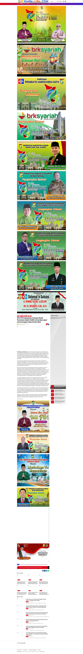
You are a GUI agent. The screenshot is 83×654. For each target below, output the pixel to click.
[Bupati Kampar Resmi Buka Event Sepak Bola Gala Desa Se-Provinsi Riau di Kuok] (22, 588)
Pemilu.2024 (45, 564)
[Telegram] (46, 571)
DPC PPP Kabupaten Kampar (25, 564)
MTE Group (42, 651)
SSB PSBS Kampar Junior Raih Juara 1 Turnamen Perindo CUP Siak (60, 401)
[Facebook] (43, 571)
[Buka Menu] (65, 1)
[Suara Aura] (33, 1)
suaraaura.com (20, 651)
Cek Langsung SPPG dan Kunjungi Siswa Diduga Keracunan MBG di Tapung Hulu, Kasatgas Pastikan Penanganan (43, 593)
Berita (29, 590)
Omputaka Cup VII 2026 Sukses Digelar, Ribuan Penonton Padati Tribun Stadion (21, 582)
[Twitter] (45, 571)
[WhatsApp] (48, 571)
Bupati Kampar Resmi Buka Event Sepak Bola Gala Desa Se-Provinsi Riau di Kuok (22, 593)
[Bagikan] (48, 324)
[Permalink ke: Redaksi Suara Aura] (18, 324)
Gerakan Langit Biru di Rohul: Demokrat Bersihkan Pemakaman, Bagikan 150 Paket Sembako (33, 593)
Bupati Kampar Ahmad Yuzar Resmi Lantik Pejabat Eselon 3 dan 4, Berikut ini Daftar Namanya (60, 398)
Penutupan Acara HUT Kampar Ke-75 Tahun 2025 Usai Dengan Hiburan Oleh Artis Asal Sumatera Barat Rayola (59, 394)
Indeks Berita (25, 649)
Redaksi (39, 649)
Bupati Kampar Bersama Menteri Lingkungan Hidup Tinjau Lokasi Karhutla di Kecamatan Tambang (43, 582)
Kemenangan (34, 564)
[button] (61, 1)
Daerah (19, 579)
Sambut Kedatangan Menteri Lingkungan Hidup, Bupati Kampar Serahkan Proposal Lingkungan (33, 582)
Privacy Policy (19, 649)
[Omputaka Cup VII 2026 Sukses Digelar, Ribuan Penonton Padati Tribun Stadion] (22, 577)
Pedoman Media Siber (33, 649)
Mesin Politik (40, 564)
